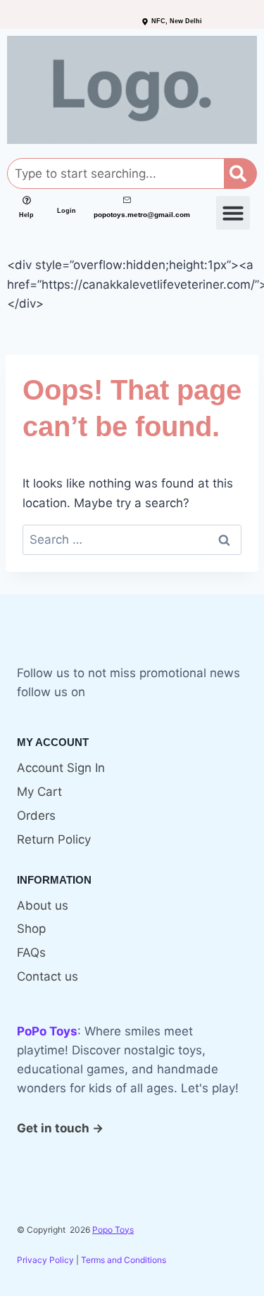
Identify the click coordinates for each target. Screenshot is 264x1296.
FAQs (31, 952)
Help (26, 214)
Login (66, 210)
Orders (36, 816)
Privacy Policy (45, 1260)
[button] (233, 213)
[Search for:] (132, 539)
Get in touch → (60, 1128)
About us (42, 905)
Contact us (47, 976)
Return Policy (54, 839)
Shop (31, 929)
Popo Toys (113, 1229)
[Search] (241, 173)
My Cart (39, 792)
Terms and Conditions (123, 1260)
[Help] (27, 200)
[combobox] (116, 173)
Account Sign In (61, 768)
